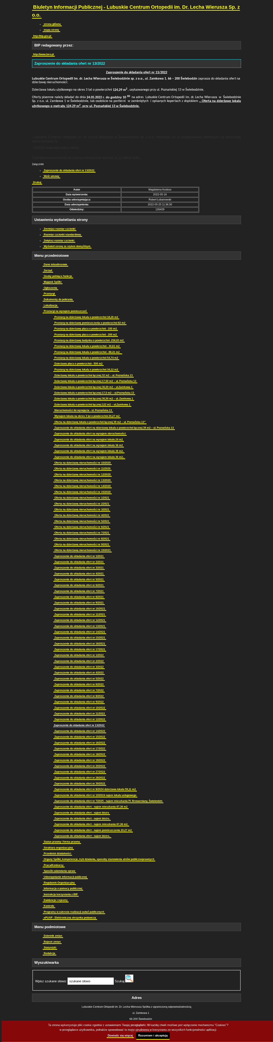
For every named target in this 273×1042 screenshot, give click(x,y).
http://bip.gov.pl (42, 36)
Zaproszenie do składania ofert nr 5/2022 (79, 678)
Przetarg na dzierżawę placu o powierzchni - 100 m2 (85, 328)
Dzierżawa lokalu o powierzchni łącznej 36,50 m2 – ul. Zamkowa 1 (93, 398)
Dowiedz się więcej (120, 1035)
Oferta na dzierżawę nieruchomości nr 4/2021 (81, 515)
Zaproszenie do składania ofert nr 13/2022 (69, 170)
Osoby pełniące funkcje (58, 276)
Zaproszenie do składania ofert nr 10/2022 (79, 708)
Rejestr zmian (52, 941)
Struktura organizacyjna (58, 847)
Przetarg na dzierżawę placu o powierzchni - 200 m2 (85, 334)
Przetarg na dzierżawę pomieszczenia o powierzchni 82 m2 (89, 323)
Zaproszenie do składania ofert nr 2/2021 (79, 562)
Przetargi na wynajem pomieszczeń (65, 311)
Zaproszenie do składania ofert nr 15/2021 (79, 637)
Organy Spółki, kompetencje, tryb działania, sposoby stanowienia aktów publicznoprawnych (99, 859)
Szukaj (119, 981)
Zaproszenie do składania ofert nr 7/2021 (79, 591)
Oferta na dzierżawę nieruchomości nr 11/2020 (82, 468)
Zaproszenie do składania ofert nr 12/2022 (79, 719)
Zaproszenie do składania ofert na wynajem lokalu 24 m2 (88, 439)
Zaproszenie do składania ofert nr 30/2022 (79, 783)
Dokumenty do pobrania (58, 299)
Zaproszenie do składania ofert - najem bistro (81, 812)
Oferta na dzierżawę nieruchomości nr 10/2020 (82, 462)
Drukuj (37, 182)
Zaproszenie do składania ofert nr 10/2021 (79, 608)
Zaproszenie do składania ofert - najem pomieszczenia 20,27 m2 (93, 830)
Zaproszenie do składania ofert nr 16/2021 (79, 643)
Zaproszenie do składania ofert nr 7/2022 (79, 690)
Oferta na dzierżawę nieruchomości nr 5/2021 (81, 521)
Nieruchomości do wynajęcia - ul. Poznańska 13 (83, 410)
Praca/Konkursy (54, 865)
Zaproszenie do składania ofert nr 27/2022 (79, 772)
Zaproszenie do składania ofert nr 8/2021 (79, 597)
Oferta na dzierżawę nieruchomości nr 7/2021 (81, 532)
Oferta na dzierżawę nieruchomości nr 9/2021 (81, 544)
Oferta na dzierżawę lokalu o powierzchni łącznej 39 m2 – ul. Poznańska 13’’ (99, 422)
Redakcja (49, 953)
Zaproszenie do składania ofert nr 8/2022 (79, 696)
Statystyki (50, 947)
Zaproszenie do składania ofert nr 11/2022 (79, 713)
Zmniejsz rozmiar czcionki (59, 229)
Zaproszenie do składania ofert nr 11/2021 (79, 614)
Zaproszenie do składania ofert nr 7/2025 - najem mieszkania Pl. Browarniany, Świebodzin (108, 801)
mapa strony (51, 30)
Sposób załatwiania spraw (59, 871)
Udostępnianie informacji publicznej (65, 877)
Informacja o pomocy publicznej (63, 888)
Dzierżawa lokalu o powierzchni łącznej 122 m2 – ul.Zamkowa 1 (92, 404)
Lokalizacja (50, 305)
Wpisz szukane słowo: (51, 981)
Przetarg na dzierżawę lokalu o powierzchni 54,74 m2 (86, 358)
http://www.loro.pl (43, 54)
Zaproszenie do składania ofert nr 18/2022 (79, 754)
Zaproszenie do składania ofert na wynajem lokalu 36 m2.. (89, 457)
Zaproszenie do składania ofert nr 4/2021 (79, 573)
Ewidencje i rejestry (56, 900)
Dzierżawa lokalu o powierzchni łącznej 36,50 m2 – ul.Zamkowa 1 (93, 387)
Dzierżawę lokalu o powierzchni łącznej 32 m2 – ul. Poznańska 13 (93, 375)
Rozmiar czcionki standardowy (62, 234)
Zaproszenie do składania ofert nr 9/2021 (79, 602)
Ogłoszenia (50, 288)
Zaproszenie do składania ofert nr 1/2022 (79, 655)
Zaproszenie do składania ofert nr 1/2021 (79, 556)
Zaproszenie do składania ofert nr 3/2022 (79, 667)
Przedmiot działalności (57, 853)
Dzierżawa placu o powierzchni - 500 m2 (78, 363)
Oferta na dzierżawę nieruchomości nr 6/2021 (81, 527)
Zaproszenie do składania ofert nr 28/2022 (79, 777)
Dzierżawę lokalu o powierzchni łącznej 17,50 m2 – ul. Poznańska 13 (95, 381)
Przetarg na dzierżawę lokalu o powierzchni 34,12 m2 (86, 369)
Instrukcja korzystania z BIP (61, 894)
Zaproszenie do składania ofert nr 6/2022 (79, 684)
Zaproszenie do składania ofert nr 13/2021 (79, 626)
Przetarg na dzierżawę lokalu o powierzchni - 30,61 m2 (87, 346)
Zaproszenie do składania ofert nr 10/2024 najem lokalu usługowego (95, 795)
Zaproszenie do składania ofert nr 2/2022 (79, 661)
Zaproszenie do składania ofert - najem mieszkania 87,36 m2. (91, 824)
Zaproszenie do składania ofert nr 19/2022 (79, 760)
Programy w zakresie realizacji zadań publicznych (74, 912)
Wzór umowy (51, 176)
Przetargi (49, 293)
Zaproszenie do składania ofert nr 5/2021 (79, 579)
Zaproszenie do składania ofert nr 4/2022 (79, 672)
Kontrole (49, 906)
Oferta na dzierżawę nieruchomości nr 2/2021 (81, 503)
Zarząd (48, 270)
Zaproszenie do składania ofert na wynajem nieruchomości (90, 433)
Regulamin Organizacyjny (59, 882)
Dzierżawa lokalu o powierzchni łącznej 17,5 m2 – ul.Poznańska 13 (94, 393)
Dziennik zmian (53, 936)
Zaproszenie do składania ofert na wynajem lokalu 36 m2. (88, 451)
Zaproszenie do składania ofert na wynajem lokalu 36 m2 (88, 445)
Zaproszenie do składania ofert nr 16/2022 (79, 743)
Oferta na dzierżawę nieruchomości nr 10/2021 (82, 550)
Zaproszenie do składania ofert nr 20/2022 (79, 766)
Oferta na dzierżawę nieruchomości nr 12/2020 (82, 474)
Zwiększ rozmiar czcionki (59, 240)
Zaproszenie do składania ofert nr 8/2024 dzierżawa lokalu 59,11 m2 (95, 789)
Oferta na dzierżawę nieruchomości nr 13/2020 (82, 480)
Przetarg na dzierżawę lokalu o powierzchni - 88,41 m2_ (87, 352)
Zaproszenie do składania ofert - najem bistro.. (82, 836)
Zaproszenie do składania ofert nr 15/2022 (79, 737)
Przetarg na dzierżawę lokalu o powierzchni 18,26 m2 (86, 317)
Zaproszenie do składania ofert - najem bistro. (82, 818)
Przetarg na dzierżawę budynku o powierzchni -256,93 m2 (89, 340)
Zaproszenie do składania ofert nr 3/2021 (79, 567)
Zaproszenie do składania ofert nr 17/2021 (79, 649)
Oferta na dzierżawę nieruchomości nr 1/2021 (81, 497)
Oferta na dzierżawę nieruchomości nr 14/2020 (82, 486)
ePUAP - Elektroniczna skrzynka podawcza (70, 917)
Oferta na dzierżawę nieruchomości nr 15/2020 (82, 492)
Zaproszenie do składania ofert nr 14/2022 (79, 731)
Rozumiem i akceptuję (153, 1035)
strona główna (52, 24)
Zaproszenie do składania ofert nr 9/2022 (79, 702)
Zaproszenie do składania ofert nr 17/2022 (79, 748)
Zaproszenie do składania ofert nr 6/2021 (79, 585)
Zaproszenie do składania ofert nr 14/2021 (79, 632)
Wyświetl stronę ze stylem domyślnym (67, 246)
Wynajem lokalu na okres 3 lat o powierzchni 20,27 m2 (87, 416)
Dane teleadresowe (55, 264)
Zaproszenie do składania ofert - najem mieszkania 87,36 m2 (91, 806)
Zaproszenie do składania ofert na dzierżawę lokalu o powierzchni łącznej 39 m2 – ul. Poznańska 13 (114, 428)
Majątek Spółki (52, 282)
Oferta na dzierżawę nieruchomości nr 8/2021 (81, 538)
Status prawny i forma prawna (62, 841)
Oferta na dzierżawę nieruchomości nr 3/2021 (81, 509)
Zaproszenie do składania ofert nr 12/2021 (79, 620)
